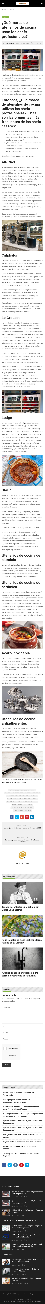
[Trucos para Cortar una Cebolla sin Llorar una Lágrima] (22, 893)
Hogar (4, 17)
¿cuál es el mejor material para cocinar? (22, 790)
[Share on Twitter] (17, 817)
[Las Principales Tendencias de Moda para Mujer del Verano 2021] (6, 1262)
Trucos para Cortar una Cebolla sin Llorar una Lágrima (20, 908)
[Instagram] (15, 1165)
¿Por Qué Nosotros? (35, 1301)
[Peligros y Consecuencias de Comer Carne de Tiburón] (6, 1271)
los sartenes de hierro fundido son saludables (22, 801)
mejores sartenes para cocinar (22, 804)
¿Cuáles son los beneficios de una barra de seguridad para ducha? (20, 974)
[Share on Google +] (22, 817)
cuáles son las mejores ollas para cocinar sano (22, 796)
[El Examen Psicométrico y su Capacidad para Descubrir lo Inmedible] (6, 1247)
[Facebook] (4, 1165)
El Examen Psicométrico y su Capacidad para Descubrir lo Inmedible (27, 1245)
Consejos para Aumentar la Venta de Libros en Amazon (22, 841)
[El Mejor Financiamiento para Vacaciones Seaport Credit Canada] (6, 1237)
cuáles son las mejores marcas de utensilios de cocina (22, 793)
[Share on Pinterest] (27, 817)
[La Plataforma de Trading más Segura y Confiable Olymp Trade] (6, 1228)
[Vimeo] (27, 1165)
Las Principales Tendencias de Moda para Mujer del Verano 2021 (27, 1261)
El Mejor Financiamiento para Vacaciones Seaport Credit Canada (27, 1236)
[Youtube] (21, 1165)
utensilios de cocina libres (22, 810)
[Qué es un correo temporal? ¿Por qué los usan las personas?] (6, 1194)
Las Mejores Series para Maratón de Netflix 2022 (22, 828)
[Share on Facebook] (12, 817)
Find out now (9, 43)
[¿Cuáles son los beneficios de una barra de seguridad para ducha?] (22, 959)
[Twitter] (10, 1165)
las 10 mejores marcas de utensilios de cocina (22, 798)
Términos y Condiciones (22, 1299)
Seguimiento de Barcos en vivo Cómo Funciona (23, 1142)
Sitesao (26, 1294)
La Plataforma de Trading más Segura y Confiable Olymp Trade (27, 1227)
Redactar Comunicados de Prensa (14, 1301)
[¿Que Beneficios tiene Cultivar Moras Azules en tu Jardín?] (22, 926)
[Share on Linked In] (32, 817)
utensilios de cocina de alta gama (22, 807)
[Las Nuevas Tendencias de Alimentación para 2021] (6, 1281)
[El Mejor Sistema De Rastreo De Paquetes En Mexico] (6, 1212)
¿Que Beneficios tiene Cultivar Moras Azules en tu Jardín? (22, 941)
